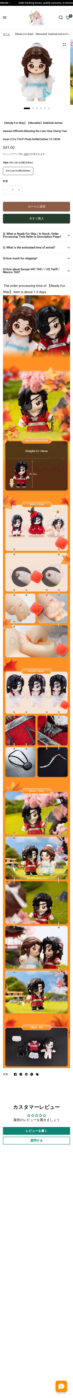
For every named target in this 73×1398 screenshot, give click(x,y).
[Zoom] (64, 44)
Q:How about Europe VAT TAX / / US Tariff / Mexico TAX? (31, 271)
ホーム (6, 34)
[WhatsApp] (31, 1074)
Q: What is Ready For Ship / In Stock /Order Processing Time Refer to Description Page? (32, 235)
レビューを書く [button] (36, 1131)
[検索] (60, 17)
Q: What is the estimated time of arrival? (29, 247)
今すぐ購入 (36, 218)
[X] (20, 1074)
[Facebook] (15, 1074)
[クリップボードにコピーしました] (37, 1074)
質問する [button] (36, 1140)
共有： (7, 1074)
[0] (67, 17)
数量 (5, 181)
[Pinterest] (26, 1074)
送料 (26, 154)
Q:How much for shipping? (20, 258)
